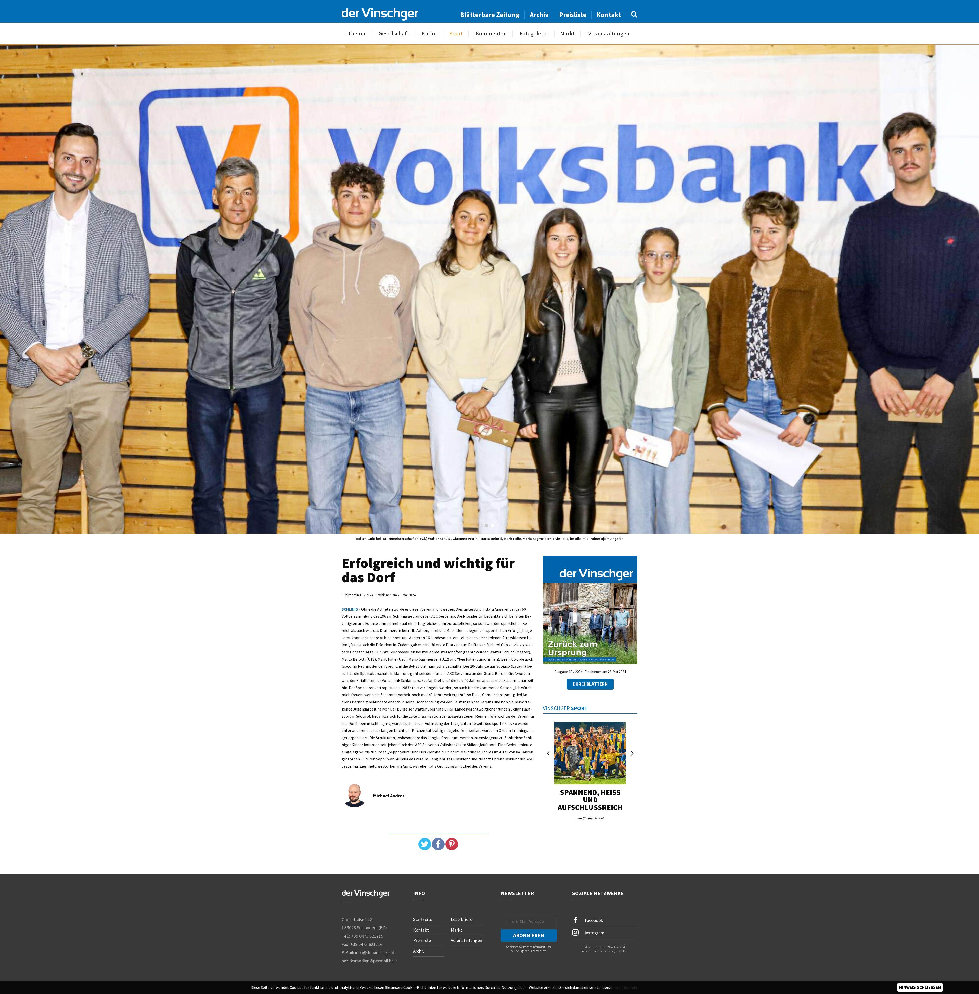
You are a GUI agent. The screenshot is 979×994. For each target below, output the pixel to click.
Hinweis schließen (920, 987)
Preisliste (572, 14)
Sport (456, 33)
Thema (356, 33)
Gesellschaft (393, 33)
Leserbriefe (461, 919)
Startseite (422, 919)
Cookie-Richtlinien (419, 987)
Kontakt (609, 14)
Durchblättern (590, 684)
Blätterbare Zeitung (490, 14)
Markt (567, 33)
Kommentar (491, 33)
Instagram (594, 933)
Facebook (593, 920)
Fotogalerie (533, 33)
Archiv (539, 14)
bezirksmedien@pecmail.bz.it (369, 961)
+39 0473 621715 (367, 936)
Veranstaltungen (608, 33)
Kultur (429, 33)
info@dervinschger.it (375, 953)
